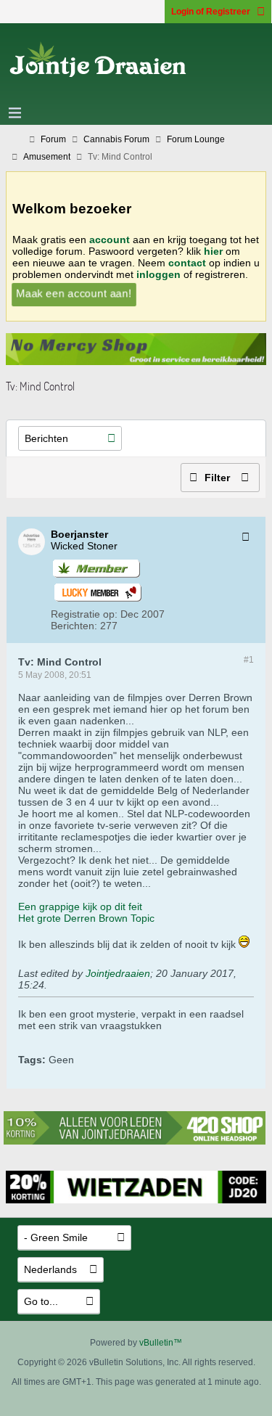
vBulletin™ (160, 1343)
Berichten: (74, 625)
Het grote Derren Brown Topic (86, 918)
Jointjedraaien (118, 973)
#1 (249, 660)
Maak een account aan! (74, 293)
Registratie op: (84, 614)
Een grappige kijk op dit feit (80, 906)
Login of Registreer (210, 12)
